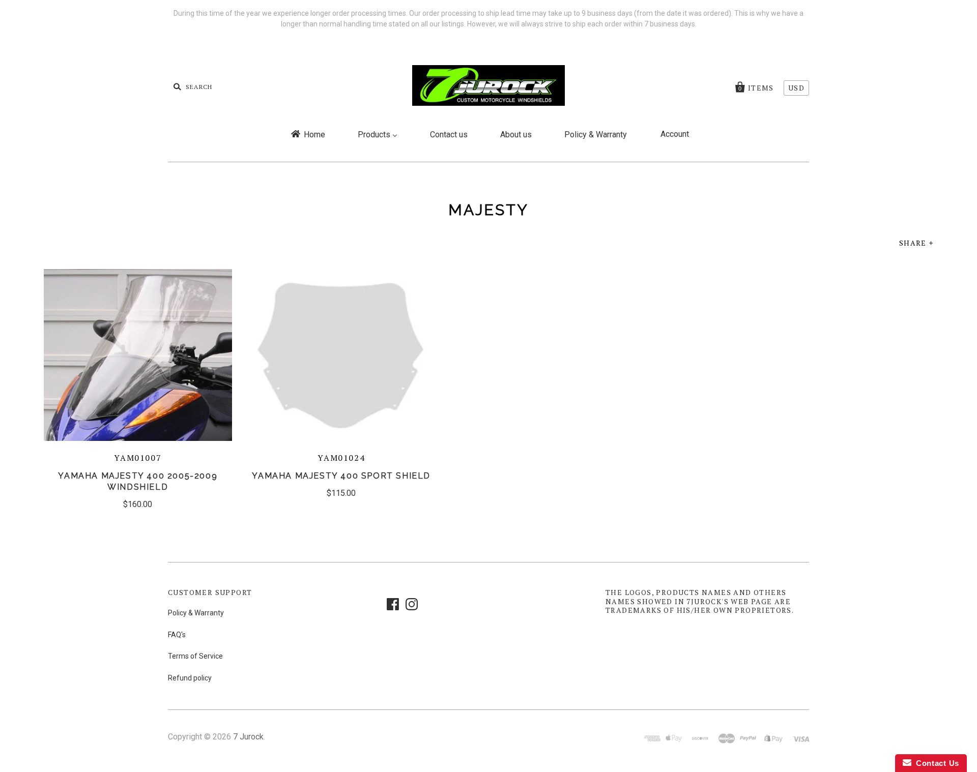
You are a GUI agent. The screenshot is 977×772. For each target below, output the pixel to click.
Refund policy (190, 678)
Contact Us (935, 763)
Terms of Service (195, 656)
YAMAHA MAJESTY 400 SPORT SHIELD (341, 476)
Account (674, 134)
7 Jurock (248, 736)
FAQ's (177, 635)
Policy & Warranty (196, 613)
